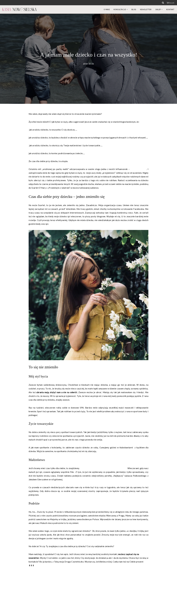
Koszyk (171, 3)
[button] (127, 9)
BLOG (134, 9)
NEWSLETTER (146, 9)
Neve (4, 599)
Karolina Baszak (138, 169)
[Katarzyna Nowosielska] (19, 9)
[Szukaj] (163, 3)
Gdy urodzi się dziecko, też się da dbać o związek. (103, 468)
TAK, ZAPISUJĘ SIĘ (38, 573)
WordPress (26, 599)
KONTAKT (170, 9)
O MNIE (107, 9)
